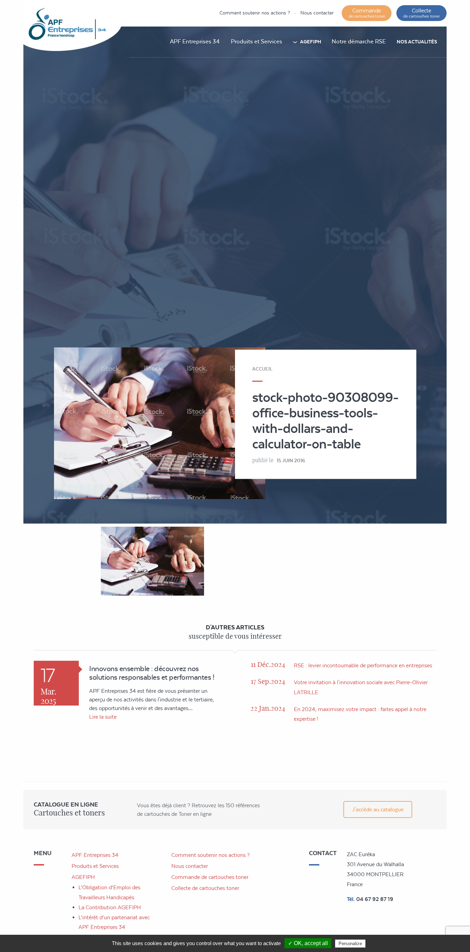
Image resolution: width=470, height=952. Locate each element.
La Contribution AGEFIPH (109, 907)
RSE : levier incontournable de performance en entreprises (363, 665)
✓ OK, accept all (308, 943)
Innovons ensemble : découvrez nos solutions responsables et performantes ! (151, 672)
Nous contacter (317, 13)
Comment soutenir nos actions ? (255, 13)
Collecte (421, 13)
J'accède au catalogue (378, 809)
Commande (367, 13)
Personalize (350, 943)
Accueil (262, 368)
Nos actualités (417, 41)
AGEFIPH (310, 41)
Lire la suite (103, 716)
